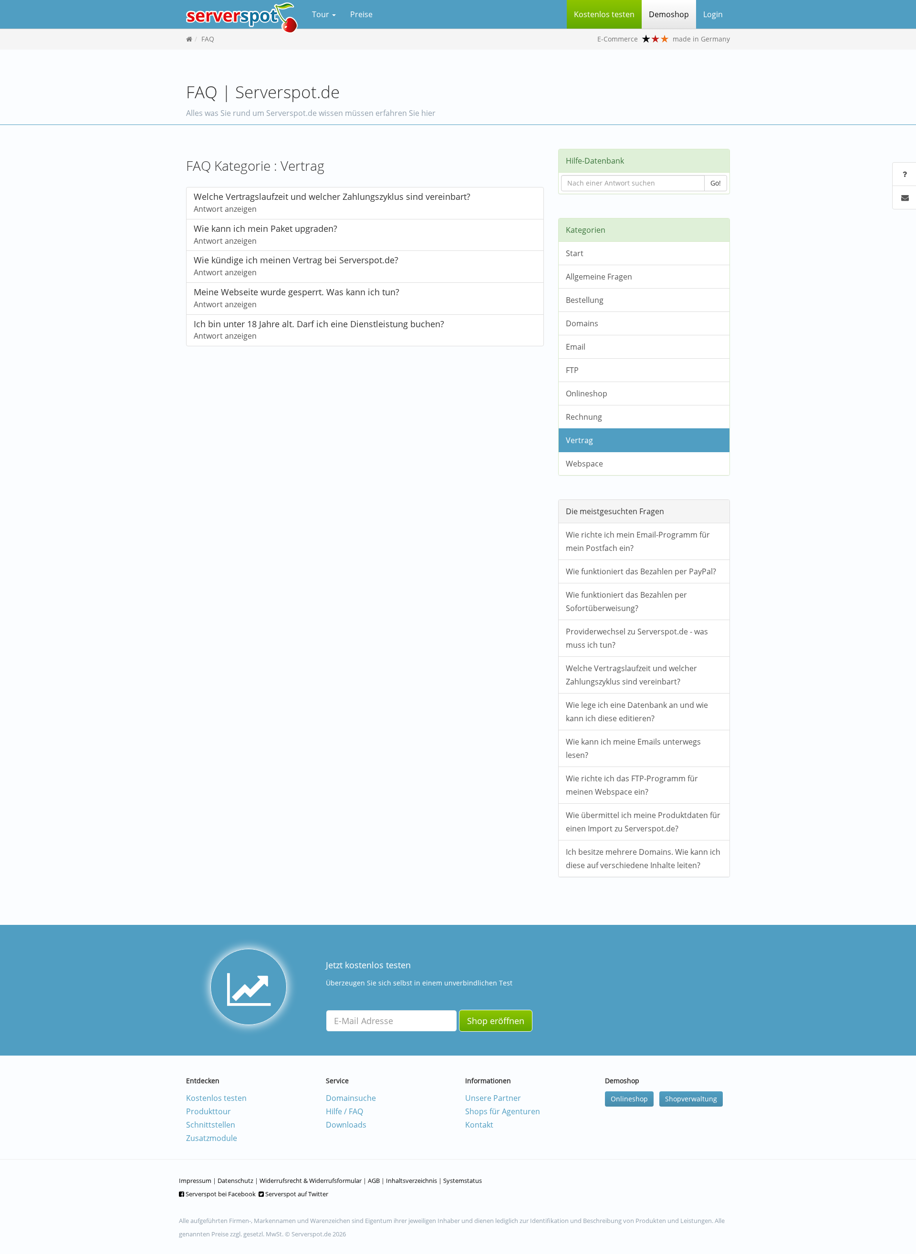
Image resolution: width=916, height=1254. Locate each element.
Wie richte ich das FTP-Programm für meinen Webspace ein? (632, 785)
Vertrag (579, 440)
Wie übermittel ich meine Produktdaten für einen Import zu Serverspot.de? (643, 822)
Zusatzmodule (211, 1138)
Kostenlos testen (216, 1098)
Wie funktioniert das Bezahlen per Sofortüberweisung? (626, 601)
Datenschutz (235, 1180)
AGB (374, 1180)
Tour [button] (321, 14)
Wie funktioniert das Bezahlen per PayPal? (641, 571)
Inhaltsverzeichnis (411, 1180)
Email (575, 347)
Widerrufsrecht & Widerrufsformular (311, 1180)
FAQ (207, 38)
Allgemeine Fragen (599, 276)
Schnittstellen (210, 1124)
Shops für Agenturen (502, 1111)
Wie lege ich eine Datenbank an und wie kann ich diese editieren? (637, 712)
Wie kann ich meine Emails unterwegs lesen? (633, 748)
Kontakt (479, 1124)
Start (574, 253)
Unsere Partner (493, 1098)
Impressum (195, 1180)
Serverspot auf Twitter (296, 1194)
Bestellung (585, 300)
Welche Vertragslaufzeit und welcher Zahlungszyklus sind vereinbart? (631, 675)
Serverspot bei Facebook (220, 1194)
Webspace (584, 463)
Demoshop (669, 14)
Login (713, 14)
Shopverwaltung (691, 1098)
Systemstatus (462, 1180)
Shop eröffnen (495, 1020)
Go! (715, 182)
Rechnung (584, 417)
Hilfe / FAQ (344, 1111)
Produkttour (208, 1111)
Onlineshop (586, 393)
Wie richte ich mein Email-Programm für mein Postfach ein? (638, 541)
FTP (572, 370)
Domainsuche (351, 1098)
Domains (582, 323)
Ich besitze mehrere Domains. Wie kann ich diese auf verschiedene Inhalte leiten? (643, 859)
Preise (361, 14)
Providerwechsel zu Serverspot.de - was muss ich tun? (637, 638)
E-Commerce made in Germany (663, 38)
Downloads (346, 1124)
